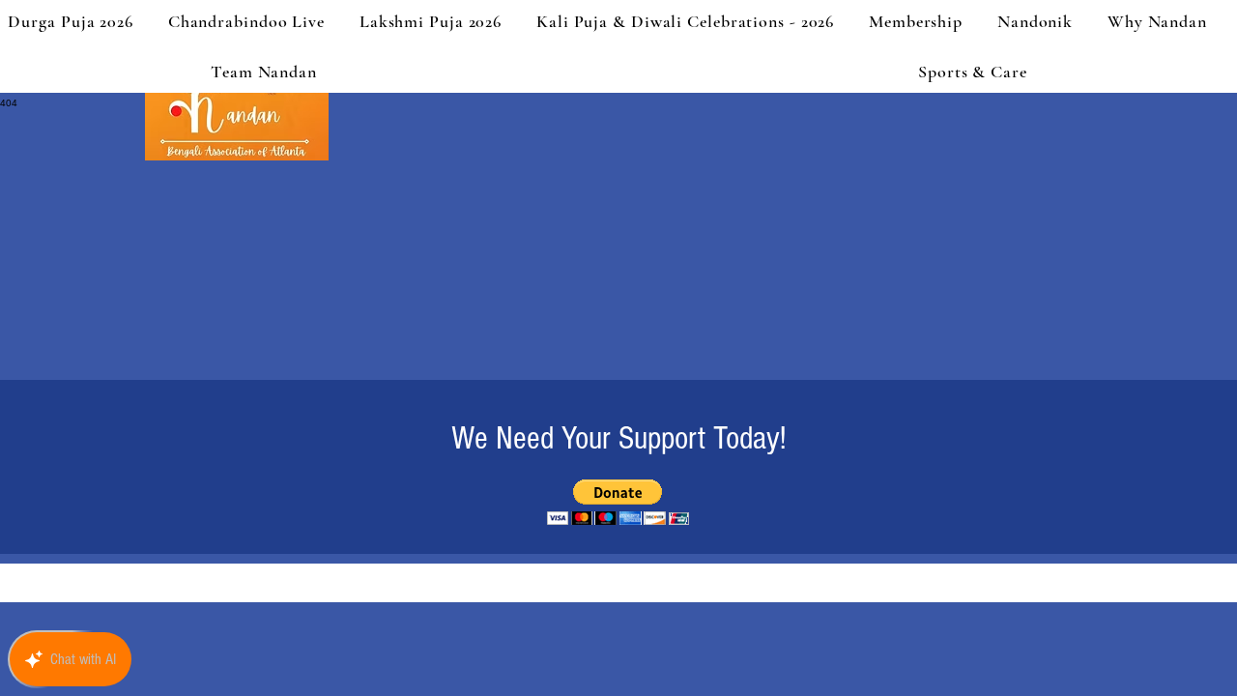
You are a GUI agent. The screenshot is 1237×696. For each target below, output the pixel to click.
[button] (618, 502)
